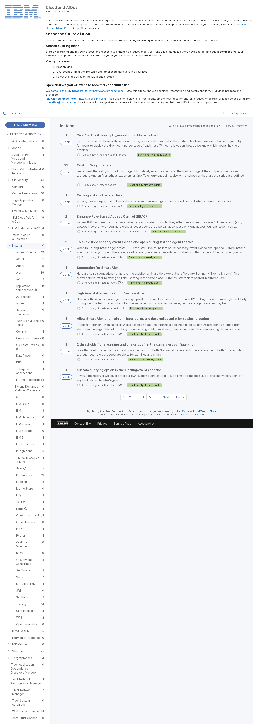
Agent (112, 184)
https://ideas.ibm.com (92, 98)
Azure (114, 359)
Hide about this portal (58, 11)
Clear (41, 134)
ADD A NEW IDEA (26, 124)
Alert (114, 257)
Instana (103, 154)
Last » (180, 397)
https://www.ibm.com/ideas (107, 90)
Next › (167, 397)
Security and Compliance (125, 231)
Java (113, 206)
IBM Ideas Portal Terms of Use (198, 411)
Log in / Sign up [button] (234, 113)
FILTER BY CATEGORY (23, 134)
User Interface (117, 154)
